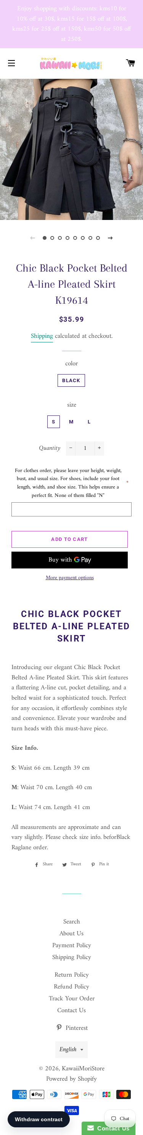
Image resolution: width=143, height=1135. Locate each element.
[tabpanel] (71, 148)
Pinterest (76, 1028)
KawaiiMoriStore (83, 1069)
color (71, 364)
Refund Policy (71, 987)
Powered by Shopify (71, 1079)
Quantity (49, 448)
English (68, 1049)
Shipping (42, 336)
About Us (71, 934)
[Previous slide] (32, 238)
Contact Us (71, 1010)
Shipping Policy (71, 957)
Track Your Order (72, 999)
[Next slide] (110, 238)
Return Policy (72, 975)
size (71, 405)
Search (71, 922)
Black (71, 380)
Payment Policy (71, 945)
